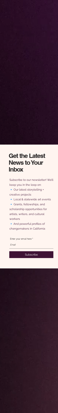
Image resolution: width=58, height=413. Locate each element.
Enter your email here (21, 239)
